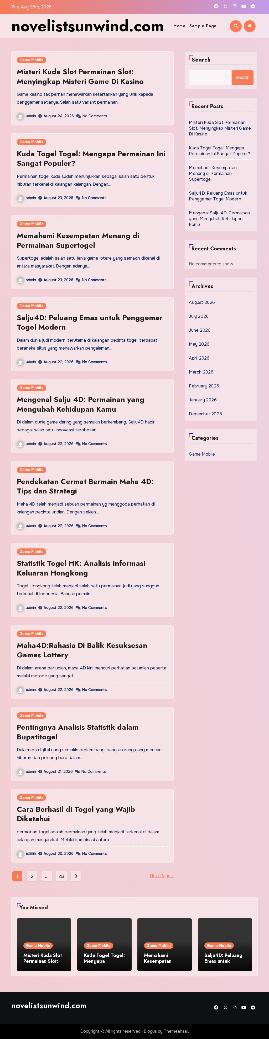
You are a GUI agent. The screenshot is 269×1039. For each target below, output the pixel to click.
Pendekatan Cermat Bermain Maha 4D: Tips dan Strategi (85, 486)
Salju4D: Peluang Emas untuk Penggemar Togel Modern (90, 322)
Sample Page (203, 26)
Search (201, 60)
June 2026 (199, 330)
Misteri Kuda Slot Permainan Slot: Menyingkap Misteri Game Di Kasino (80, 76)
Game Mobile (31, 60)
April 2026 (199, 358)
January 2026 (202, 400)
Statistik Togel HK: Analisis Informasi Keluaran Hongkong (81, 568)
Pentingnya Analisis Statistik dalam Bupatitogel (78, 732)
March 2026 (201, 372)
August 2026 (202, 302)
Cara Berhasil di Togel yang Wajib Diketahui (76, 814)
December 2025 (205, 414)
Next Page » (162, 876)
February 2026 (204, 386)
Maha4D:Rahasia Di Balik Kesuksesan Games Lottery (82, 650)
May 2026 (199, 344)
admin (31, 115)
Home (179, 26)
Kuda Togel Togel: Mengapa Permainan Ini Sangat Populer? (91, 158)
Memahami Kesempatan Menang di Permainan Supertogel (78, 240)
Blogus (150, 1031)
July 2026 (199, 316)
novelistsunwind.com (87, 25)
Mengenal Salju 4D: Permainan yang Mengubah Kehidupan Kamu (80, 404)
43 (61, 876)
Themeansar (176, 1031)
